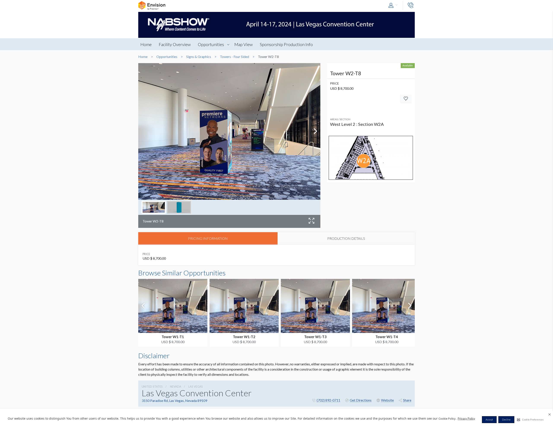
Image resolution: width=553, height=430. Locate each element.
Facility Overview (175, 44)
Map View (243, 44)
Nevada (175, 386)
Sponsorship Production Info (286, 44)
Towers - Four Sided (234, 56)
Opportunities (211, 44)
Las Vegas (195, 386)
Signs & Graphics (198, 56)
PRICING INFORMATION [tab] (208, 238)
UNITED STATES (152, 386)
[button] (530, 419)
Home (146, 44)
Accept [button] (489, 419)
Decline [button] (506, 419)
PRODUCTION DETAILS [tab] (346, 238)
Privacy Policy (466, 418)
